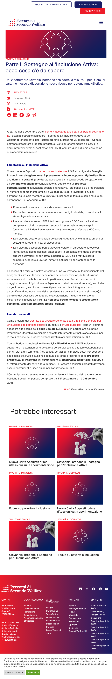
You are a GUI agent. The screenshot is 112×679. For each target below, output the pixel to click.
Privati (49, 607)
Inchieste (73, 628)
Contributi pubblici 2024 (100, 629)
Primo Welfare (53, 620)
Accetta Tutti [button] (33, 672)
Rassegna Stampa (77, 608)
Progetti (50, 627)
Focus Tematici (53, 630)
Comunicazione (31, 608)
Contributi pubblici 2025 (100, 622)
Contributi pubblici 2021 (100, 647)
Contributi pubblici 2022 (100, 641)
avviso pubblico (71, 324)
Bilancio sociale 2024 (98, 607)
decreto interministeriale (52, 171)
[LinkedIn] (15, 116)
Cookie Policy (97, 611)
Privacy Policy (98, 614)
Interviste (73, 615)
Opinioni (73, 624)
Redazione (20, 92)
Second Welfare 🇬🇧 (78, 631)
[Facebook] (9, 116)
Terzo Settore (52, 614)
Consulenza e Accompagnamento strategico (33, 618)
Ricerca (27, 605)
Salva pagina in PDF (24, 109)
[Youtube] (107, 589)
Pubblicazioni (53, 623)
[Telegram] (100, 589)
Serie (48, 633)
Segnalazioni (75, 618)
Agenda (72, 605)
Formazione (29, 611)
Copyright (96, 618)
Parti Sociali (52, 611)
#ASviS (67, 389)
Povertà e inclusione (17, 59)
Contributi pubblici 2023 (100, 635)
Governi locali (52, 617)
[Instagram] (87, 589)
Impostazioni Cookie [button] (14, 672)
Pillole (72, 611)
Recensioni (74, 621)
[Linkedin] (80, 589)
